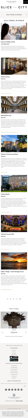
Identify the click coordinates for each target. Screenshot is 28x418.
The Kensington (14, 367)
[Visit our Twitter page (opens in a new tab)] (9, 390)
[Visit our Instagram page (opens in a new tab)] (12, 390)
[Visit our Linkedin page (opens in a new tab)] (18, 390)
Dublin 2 (14, 351)
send (25, 386)
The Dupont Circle (14, 372)
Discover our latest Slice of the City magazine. (14, 336)
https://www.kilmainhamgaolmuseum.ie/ (9, 132)
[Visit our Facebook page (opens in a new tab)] (6, 390)
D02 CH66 (14, 353)
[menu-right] (26, 14)
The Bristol (14, 378)
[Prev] (2, 332)
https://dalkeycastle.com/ (6, 289)
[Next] (26, 332)
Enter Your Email (5, 386)
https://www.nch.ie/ (5, 249)
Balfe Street (14, 350)
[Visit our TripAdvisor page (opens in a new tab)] (22, 390)
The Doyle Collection (14, 345)
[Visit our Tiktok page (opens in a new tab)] (15, 390)
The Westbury (12, 2)
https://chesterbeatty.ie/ (6, 212)
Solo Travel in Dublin (14, 14)
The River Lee (14, 376)
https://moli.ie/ (4, 172)
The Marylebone (14, 369)
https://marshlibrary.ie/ (6, 93)
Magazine (14, 332)
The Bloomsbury (14, 371)
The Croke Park (14, 374)
